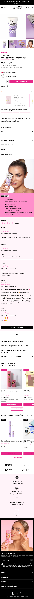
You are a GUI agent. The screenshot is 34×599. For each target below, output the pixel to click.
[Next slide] (31, 91)
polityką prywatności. (24, 566)
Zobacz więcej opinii (17, 327)
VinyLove (3, 390)
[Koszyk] (32, 7)
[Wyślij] (31, 560)
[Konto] (26, 7)
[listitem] (17, 234)
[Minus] (2, 81)
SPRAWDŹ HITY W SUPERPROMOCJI (8, 364)
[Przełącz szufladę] (2, 7)
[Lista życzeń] (29, 7)
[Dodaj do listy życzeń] (30, 16)
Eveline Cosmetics (26, 440)
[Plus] (7, 81)
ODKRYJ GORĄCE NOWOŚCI (12, 415)
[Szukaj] (5, 7)
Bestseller (4, 52)
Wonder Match (26, 390)
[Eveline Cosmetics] (17, 7)
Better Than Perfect (7, 55)
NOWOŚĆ (3, 419)
